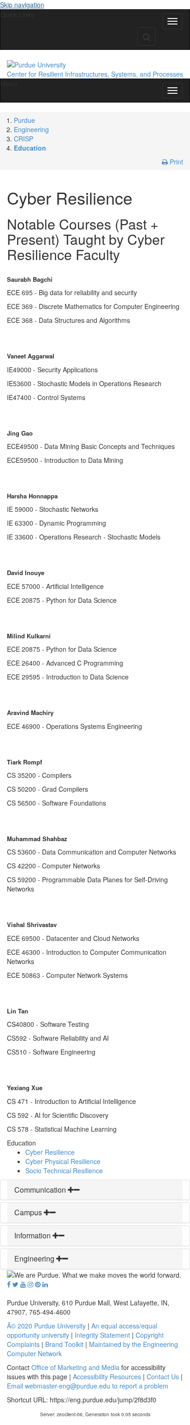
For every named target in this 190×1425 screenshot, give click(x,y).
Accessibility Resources (107, 1376)
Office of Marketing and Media (75, 1367)
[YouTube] (23, 1284)
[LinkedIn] (45, 1284)
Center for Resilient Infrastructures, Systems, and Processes (95, 74)
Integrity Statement (102, 1335)
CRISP (23, 138)
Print (175, 161)
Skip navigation (22, 4)
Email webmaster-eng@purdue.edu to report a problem (87, 1385)
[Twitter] (15, 1284)
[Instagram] (30, 1284)
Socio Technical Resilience (64, 1170)
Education (30, 147)
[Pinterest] (38, 1284)
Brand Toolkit (64, 1344)
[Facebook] (9, 1284)
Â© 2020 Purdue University (46, 1325)
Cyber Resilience (50, 1152)
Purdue (24, 120)
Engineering (31, 129)
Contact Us (163, 1376)
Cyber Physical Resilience (63, 1161)
